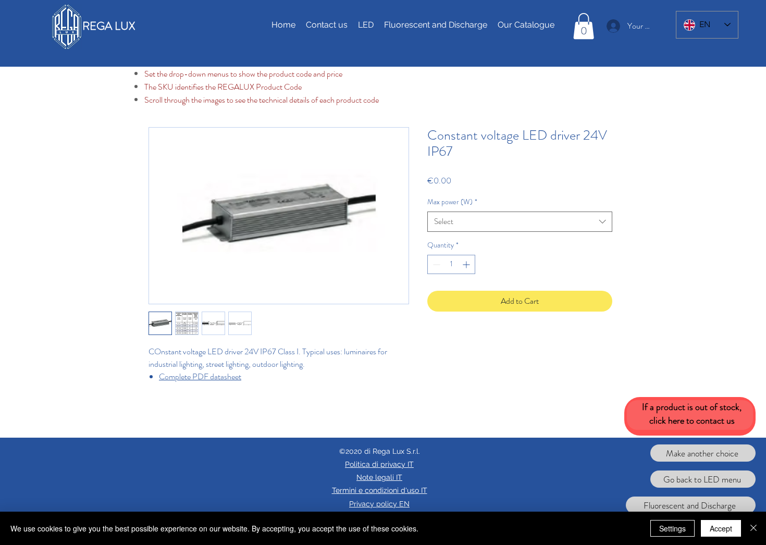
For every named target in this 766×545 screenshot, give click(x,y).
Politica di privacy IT (379, 464)
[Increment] (467, 264)
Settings (672, 528)
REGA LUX (108, 26)
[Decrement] (435, 264)
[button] (584, 26)
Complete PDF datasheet (200, 376)
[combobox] (519, 222)
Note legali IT (379, 477)
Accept (721, 528)
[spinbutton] (451, 264)
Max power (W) (452, 202)
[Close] (753, 528)
